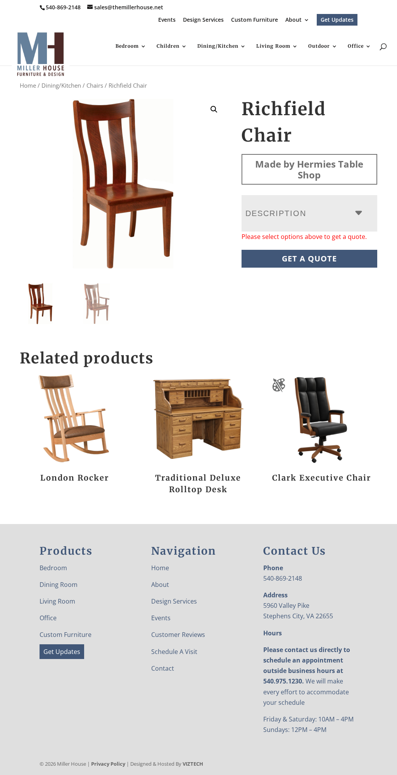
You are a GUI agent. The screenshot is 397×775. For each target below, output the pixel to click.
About (293, 20)
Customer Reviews (178, 634)
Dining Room (59, 584)
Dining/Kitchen (217, 46)
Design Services (203, 20)
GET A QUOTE (309, 258)
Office (356, 46)
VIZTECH (193, 763)
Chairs (94, 85)
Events (167, 20)
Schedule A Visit (174, 651)
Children (168, 46)
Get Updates (337, 19)
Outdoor (319, 46)
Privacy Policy (108, 763)
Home (28, 85)
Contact (162, 668)
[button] (214, 109)
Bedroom (127, 46)
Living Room (273, 46)
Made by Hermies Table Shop (309, 169)
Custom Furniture (254, 20)
